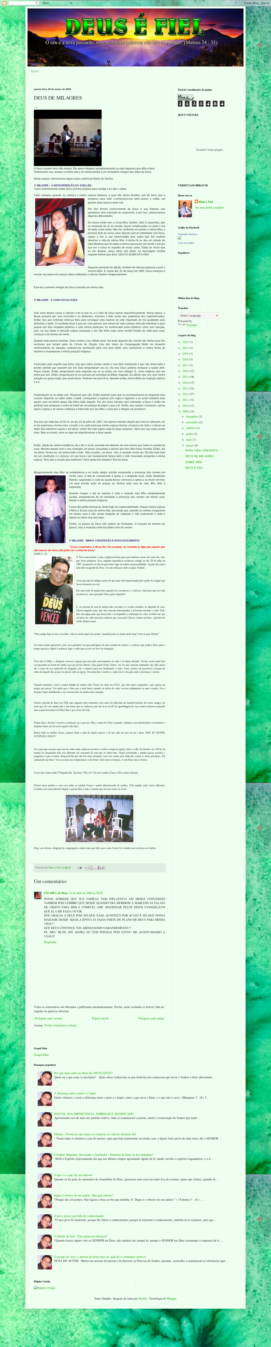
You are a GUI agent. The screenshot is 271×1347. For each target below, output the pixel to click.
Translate (191, 325)
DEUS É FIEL (194, 468)
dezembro (192, 416)
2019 (186, 354)
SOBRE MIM (193, 462)
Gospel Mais (41, 1055)
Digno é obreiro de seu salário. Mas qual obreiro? (83, 1195)
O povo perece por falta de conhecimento (79, 1216)
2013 (186, 388)
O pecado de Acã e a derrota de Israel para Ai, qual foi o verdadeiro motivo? (100, 1257)
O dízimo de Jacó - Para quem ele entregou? (80, 1236)
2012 (186, 394)
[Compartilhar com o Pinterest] (103, 868)
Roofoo (143, 1298)
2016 (186, 371)
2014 (186, 383)
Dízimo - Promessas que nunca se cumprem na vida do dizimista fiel (95, 1134)
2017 (186, 365)
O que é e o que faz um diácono (73, 1175)
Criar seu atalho (186, 243)
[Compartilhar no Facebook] (99, 868)
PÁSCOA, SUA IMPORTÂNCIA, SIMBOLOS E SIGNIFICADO (93, 1114)
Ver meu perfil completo (209, 207)
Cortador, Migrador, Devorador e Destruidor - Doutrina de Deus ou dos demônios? (103, 1155)
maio (189, 439)
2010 (186, 406)
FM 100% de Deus (56, 893)
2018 (186, 359)
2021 (186, 348)
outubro (191, 428)
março (190, 445)
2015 (186, 377)
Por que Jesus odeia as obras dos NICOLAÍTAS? (83, 1073)
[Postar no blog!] (91, 868)
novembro (192, 422)
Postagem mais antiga (151, 1018)
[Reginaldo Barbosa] (179, 238)
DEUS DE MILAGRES (199, 456)
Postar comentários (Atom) (60, 1025)
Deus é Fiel (206, 202)
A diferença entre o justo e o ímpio (75, 1093)
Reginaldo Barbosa (187, 234)
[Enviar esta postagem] (79, 867)
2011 (186, 400)
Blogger (171, 1298)
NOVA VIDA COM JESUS (201, 450)
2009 (186, 411)
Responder (50, 942)
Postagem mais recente (48, 1018)
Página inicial (100, 1018)
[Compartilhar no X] (95, 868)
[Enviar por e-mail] (87, 868)
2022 (186, 342)
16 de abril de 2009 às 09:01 (86, 893)
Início (35, 71)
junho (190, 434)
